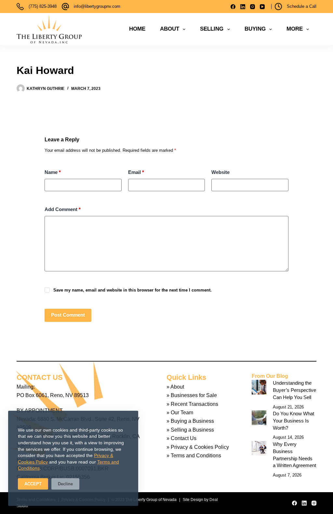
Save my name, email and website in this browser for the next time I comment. (132, 290)
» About (175, 387)
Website (220, 172)
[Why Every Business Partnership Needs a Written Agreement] (259, 448)
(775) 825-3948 (43, 6)
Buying (255, 29)
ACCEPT (33, 483)
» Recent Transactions (192, 404)
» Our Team (179, 412)
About (169, 29)
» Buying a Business (190, 421)
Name (53, 172)
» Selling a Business (190, 430)
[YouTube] (262, 6)
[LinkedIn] (242, 6)
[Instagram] (252, 6)
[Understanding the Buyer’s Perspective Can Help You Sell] (259, 387)
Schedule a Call (301, 6)
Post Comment (68, 315)
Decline (65, 483)
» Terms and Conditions (193, 455)
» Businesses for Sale (191, 395)
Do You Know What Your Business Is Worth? (293, 421)
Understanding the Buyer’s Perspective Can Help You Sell (294, 390)
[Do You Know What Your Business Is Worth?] (259, 417)
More (294, 29)
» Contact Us (181, 438)
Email (136, 172)
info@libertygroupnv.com (97, 6)
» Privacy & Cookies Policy (197, 447)
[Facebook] (233, 6)
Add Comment (63, 209)
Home (137, 29)
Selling (211, 29)
